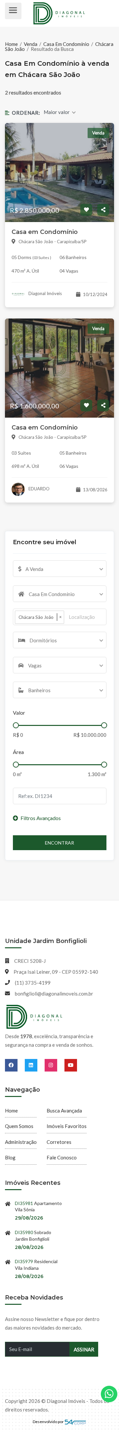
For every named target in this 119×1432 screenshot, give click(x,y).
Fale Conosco (62, 1157)
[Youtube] (70, 1065)
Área (18, 752)
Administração (21, 1142)
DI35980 (24, 1232)
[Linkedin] (35, 1065)
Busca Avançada (64, 1110)
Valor (19, 712)
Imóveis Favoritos (67, 1126)
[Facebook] (15, 1065)
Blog (10, 1157)
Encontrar (59, 843)
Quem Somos (19, 1126)
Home (12, 44)
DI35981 (24, 1203)
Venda (30, 44)
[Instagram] (54, 1065)
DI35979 (24, 1261)
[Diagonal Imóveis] (34, 1017)
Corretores (59, 1142)
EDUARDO (38, 488)
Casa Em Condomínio (66, 44)
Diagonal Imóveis (44, 293)
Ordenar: (26, 113)
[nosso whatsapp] (109, 1394)
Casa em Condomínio (45, 232)
